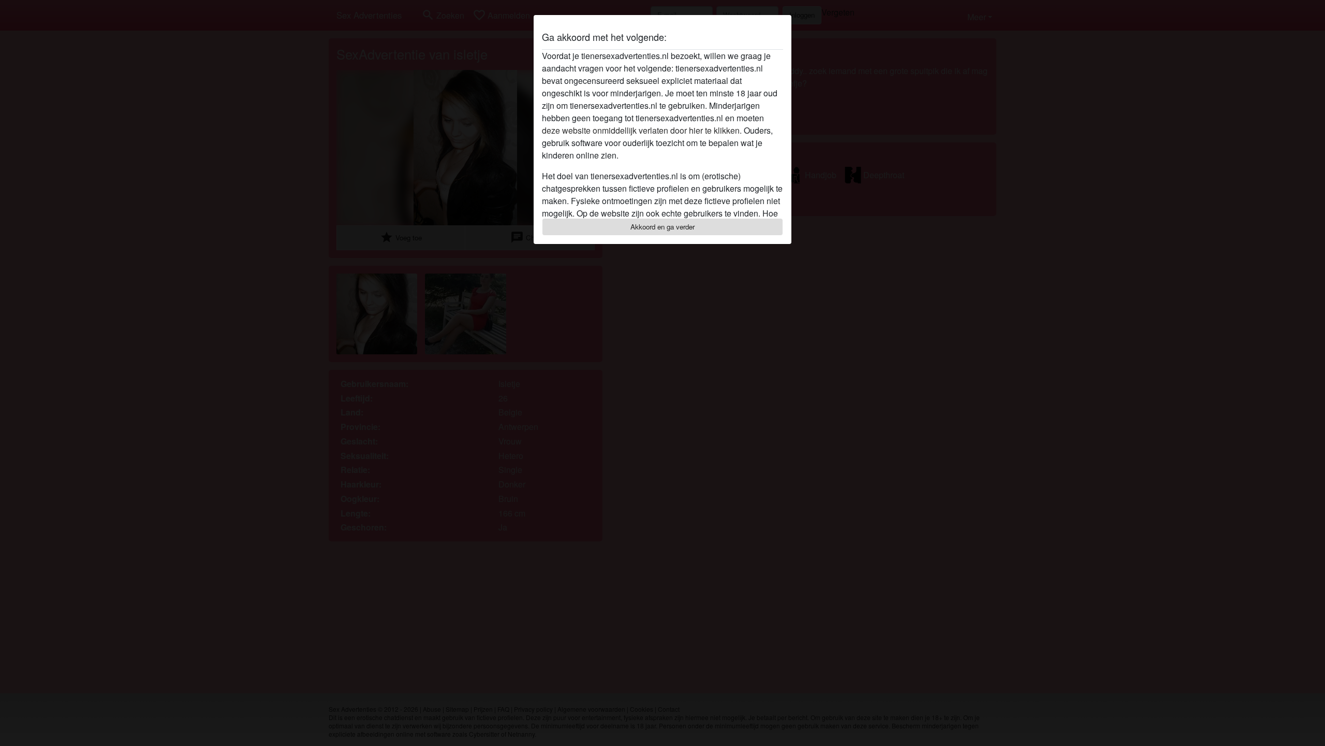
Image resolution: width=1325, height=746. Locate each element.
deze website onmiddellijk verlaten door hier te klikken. (642, 130)
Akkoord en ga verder (662, 227)
